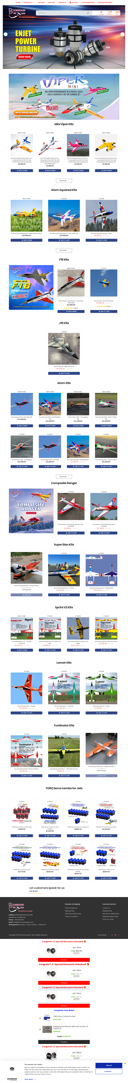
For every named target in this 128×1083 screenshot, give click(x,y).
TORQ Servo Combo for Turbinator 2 (78, 827)
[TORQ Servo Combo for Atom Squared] (50, 814)
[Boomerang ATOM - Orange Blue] (22, 447)
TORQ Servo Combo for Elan (21, 869)
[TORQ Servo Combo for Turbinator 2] (78, 814)
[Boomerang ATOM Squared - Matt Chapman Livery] (26, 216)
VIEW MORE (62, 181)
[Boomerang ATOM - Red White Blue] (78, 447)
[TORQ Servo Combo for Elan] (22, 856)
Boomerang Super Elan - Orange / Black (26, 585)
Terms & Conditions (71, 916)
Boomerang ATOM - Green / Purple (106, 460)
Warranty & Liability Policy (110, 914)
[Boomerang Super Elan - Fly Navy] (64, 570)
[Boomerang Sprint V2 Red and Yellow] (106, 628)
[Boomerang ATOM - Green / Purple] (106, 447)
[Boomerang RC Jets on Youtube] (115, 935)
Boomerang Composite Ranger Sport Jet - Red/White (71, 525)
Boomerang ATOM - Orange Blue (22, 460)
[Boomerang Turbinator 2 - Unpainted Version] (64, 751)
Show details (29, 1079)
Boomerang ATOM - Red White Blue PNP (50, 418)
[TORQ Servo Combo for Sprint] (50, 856)
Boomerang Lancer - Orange (26, 706)
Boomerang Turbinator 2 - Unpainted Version (64, 769)
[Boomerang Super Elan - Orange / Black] (26, 568)
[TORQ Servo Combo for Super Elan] (106, 814)
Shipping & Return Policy (110, 916)
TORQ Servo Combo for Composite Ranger (78, 870)
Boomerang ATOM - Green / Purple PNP (106, 418)
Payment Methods (71, 908)
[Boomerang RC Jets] (31, 287)
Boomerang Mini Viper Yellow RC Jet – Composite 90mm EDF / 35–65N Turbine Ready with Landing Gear (106, 160)
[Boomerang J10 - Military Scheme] (64, 349)
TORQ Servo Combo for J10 (106, 869)
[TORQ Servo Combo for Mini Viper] (22, 814)
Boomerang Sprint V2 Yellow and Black (78, 642)
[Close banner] (125, 1063)
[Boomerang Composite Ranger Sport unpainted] (103, 506)
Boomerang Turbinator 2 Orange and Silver (101, 766)
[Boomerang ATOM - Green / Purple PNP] (106, 404)
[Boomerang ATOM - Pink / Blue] (50, 447)
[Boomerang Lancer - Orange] (26, 688)
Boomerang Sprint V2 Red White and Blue (50, 642)
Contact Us (106, 908)
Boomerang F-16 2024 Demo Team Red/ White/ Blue (71, 302)
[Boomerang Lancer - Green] (101, 688)
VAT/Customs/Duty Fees (73, 914)
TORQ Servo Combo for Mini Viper (22, 827)
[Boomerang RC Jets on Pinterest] (118, 935)
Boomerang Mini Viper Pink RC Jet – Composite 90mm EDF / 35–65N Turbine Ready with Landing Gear (78, 160)
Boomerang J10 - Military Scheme (64, 366)
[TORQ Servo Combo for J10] (106, 856)
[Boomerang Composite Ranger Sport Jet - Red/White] (71, 506)
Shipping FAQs (69, 911)
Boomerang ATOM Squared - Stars (101, 233)
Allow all (109, 1065)
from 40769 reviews (36, 894)
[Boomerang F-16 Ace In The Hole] (103, 283)
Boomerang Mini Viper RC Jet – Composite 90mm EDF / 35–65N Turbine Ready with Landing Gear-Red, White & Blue (50, 161)
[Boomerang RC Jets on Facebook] (109, 935)
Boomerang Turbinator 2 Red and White (26, 769)
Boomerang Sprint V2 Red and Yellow (106, 641)
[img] (64, 891)
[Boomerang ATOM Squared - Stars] (101, 216)
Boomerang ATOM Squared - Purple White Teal (64, 233)
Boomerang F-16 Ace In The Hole (103, 301)
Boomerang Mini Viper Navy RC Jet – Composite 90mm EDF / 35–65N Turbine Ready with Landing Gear (22, 160)
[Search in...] (88, 13)
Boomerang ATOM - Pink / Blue (50, 460)
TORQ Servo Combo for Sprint (50, 869)
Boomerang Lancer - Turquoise (64, 706)
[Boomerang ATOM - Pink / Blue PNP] (22, 404)
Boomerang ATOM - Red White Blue (78, 460)
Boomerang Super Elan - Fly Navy (64, 588)
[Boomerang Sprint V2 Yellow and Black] (78, 628)
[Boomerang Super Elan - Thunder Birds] (101, 570)
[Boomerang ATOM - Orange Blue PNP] (78, 404)
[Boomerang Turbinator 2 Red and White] (26, 751)
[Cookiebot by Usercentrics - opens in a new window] (12, 1079)
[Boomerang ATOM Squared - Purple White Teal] (64, 216)
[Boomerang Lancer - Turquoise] (64, 688)
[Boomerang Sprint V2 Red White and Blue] (50, 628)
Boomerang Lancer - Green (101, 706)
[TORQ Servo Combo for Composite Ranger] (78, 856)
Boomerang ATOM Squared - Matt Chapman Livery (26, 233)
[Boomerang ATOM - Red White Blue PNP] (50, 404)
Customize (107, 1071)
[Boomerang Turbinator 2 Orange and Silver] (101, 749)
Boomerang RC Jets (71, 298)
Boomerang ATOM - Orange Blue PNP (78, 418)
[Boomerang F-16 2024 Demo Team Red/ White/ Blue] (71, 283)
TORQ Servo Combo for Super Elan (106, 827)
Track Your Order (107, 919)
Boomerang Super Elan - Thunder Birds (101, 588)
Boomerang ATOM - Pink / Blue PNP (21, 417)
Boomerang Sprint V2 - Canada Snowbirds (21, 642)
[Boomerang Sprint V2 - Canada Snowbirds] (22, 628)
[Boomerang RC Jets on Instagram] (112, 935)
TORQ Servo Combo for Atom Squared (50, 828)
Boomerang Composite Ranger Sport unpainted (104, 525)
